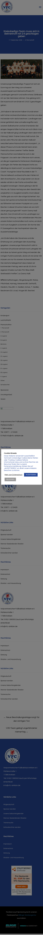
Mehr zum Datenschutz (13, 475)
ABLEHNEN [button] (10, 479)
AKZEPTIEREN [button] (31, 474)
